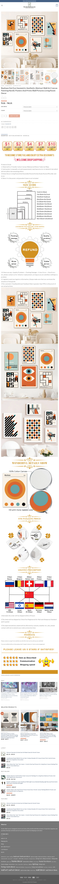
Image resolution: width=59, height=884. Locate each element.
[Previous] (4, 39)
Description (4, 135)
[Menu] (2, 5)
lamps (16, 864)
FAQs (2, 844)
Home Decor (8, 85)
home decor (17, 861)
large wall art (20, 864)
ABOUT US (4, 838)
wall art (4, 870)
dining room (39, 858)
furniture (3, 861)
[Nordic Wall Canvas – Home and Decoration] (29, 5)
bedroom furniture (42, 856)
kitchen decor (12, 864)
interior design (4, 864)
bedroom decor (25, 856)
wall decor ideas (51, 870)
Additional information (15, 135)
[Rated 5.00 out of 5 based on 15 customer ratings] (29, 100)
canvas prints (10, 858)
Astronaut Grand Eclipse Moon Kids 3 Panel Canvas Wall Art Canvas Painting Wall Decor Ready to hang (48, 694)
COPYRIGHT (4, 849)
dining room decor (47, 858)
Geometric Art (17, 85)
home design (35, 861)
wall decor (40, 870)
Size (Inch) (4, 106)
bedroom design (34, 856)
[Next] (55, 39)
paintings (45, 867)
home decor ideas (28, 861)
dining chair (26, 858)
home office (53, 861)
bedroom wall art (51, 856)
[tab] (4, 135)
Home (2, 85)
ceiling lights (15, 858)
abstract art (3, 856)
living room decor (8, 867)
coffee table (21, 858)
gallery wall (9, 861)
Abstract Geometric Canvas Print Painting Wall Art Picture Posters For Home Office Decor (29, 735)
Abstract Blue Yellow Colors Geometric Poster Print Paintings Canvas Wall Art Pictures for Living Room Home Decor (48, 735)
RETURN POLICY (5, 846)
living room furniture (20, 867)
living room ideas (28, 867)
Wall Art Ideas (32, 870)
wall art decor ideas (25, 870)
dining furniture (32, 858)
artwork (7, 856)
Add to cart (14, 116)
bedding (11, 856)
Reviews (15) (26, 135)
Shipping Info (4, 841)
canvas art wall (4, 858)
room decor (50, 867)
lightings (35, 864)
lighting (30, 864)
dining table (54, 858)
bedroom (16, 856)
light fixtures (26, 864)
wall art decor (14, 870)
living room (42, 864)
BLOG (2, 852)
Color (3, 110)
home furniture (45, 861)
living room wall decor (38, 867)
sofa (54, 867)
